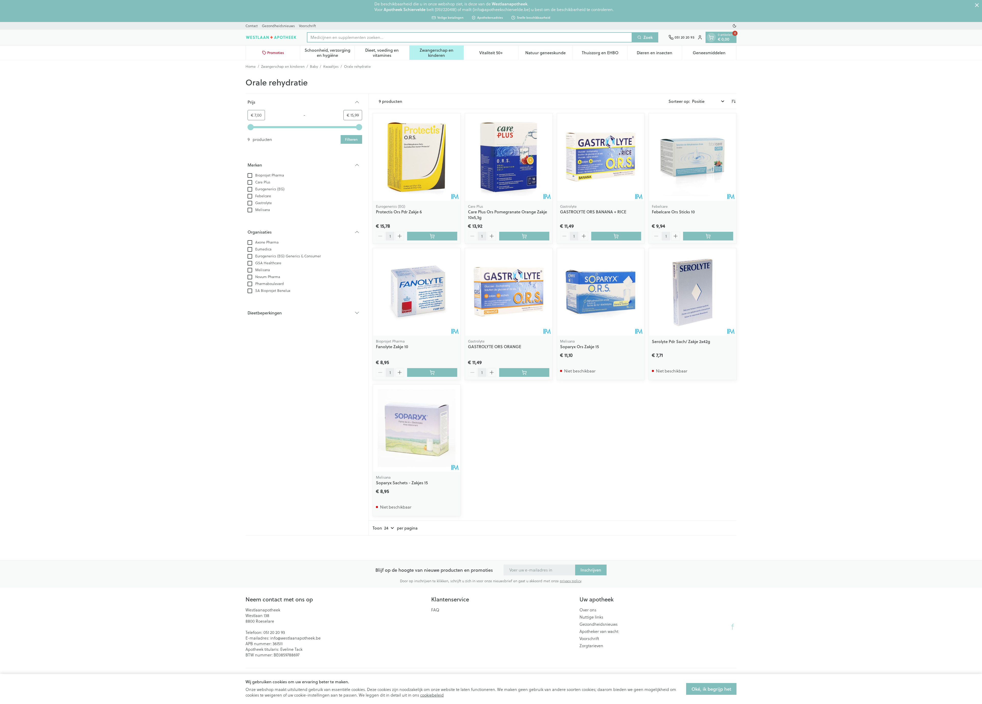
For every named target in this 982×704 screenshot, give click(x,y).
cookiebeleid (432, 695)
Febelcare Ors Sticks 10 (673, 212)
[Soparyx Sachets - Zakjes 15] (416, 428)
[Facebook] (732, 627)
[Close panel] (977, 5)
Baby (314, 66)
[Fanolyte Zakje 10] (416, 292)
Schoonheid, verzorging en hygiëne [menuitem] (329, 52)
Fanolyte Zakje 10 (392, 346)
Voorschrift (307, 25)
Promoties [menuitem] (275, 52)
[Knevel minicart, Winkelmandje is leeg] (711, 37)
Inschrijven (591, 570)
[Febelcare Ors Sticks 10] (692, 157)
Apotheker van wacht (598, 631)
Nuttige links (591, 617)
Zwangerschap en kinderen (283, 66)
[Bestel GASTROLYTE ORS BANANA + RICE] (616, 236)
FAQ (435, 610)
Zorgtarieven (591, 645)
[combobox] (469, 37)
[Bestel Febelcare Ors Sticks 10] (708, 236)
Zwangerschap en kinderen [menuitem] (442, 52)
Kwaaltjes (331, 66)
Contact (252, 25)
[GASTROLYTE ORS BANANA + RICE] (600, 157)
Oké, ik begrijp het (711, 689)
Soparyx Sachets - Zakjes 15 (402, 483)
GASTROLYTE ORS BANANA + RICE (593, 212)
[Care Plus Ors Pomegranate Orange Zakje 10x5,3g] (508, 157)
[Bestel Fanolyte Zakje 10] (432, 372)
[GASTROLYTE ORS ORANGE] (508, 292)
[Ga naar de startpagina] (271, 37)
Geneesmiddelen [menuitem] (714, 54)
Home (251, 66)
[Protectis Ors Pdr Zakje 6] (416, 157)
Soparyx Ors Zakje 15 (579, 346)
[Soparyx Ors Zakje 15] (600, 292)
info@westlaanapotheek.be (295, 638)
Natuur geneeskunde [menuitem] (549, 54)
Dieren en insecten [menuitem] (659, 54)
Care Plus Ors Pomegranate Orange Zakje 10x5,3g (507, 214)
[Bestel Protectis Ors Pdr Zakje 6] (432, 236)
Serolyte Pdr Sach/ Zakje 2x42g (681, 341)
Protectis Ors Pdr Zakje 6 (399, 212)
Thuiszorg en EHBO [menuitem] (604, 54)
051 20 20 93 (274, 632)
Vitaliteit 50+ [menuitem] (498, 54)
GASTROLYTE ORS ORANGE (494, 346)
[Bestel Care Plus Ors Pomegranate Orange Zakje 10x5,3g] (524, 236)
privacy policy (570, 581)
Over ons (587, 610)
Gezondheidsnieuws (278, 25)
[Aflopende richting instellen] (733, 101)
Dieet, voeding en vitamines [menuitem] (387, 52)
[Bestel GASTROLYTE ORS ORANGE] (524, 372)
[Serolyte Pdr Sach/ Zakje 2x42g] (692, 292)
